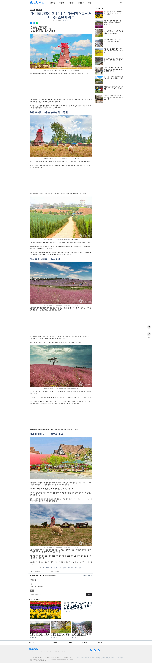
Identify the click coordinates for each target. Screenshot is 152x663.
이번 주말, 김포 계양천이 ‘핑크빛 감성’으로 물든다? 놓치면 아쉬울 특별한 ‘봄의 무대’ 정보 (113, 31)
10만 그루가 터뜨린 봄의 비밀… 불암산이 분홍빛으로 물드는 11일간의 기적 (113, 22)
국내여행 (52, 3)
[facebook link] (98, 650)
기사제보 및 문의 (38, 652)
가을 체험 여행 (53, 568)
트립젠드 (79, 657)
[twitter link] (94, 650)
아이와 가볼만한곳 (71, 568)
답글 (31, 590)
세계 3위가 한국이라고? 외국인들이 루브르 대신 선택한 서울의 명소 (113, 78)
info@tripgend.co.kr (41, 660)
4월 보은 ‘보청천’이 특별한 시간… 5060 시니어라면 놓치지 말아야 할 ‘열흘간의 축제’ (113, 69)
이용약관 (55, 652)
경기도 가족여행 (62, 568)
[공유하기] (149, 334)
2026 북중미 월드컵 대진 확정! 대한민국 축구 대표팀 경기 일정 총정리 (113, 87)
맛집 (89, 3)
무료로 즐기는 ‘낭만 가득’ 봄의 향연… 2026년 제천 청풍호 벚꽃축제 (113, 59)
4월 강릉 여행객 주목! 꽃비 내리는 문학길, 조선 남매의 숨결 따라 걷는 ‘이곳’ (113, 97)
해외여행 (62, 3)
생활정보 (81, 3)
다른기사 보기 (87, 575)
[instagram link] (91, 650)
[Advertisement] (61, 87)
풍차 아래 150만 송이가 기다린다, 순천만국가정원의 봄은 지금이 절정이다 (78, 605)
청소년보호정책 (61, 652)
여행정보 (71, 3)
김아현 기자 (34, 575)
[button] (116, 2)
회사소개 (30, 652)
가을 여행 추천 (45, 568)
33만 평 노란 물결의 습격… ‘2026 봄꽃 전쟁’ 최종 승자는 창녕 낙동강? (113, 50)
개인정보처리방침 (47, 652)
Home (32, 9)
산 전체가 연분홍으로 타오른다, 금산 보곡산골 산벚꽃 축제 (113, 40)
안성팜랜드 (79, 568)
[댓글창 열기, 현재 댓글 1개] (149, 327)
